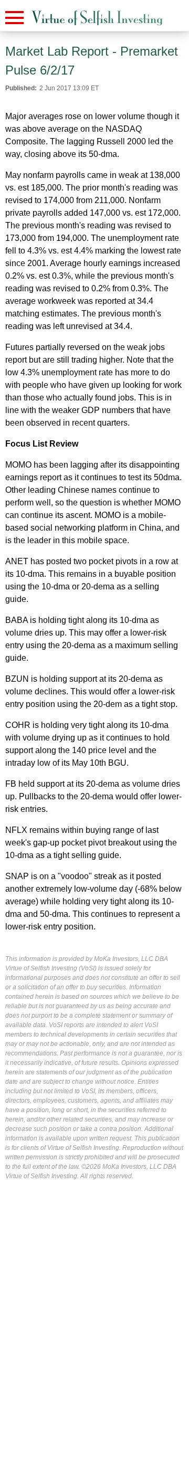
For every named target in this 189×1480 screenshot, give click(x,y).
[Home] (97, 18)
